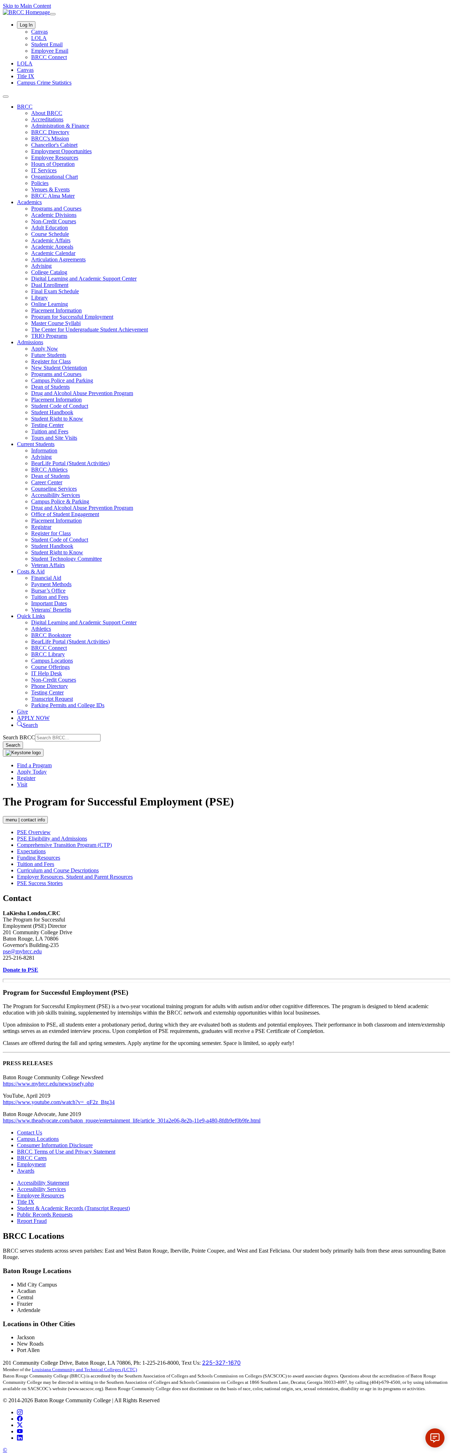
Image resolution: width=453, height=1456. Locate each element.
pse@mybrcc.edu (22, 951)
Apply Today (32, 772)
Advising (41, 266)
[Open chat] (435, 1438)
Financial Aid (46, 578)
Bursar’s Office (48, 591)
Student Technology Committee (66, 559)
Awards (25, 1171)
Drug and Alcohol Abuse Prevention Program (82, 393)
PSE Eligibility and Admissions (52, 839)
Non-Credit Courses (53, 221)
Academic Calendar (53, 253)
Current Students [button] (36, 444)
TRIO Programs (49, 336)
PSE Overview (34, 832)
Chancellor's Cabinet (54, 145)
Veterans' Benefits (51, 610)
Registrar (41, 527)
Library (39, 298)
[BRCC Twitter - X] (20, 1425)
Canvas (39, 32)
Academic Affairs (50, 240)
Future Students (48, 355)
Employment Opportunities (61, 151)
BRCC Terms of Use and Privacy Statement (66, 1152)
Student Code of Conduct (59, 406)
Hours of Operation (53, 164)
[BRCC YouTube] (20, 1431)
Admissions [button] (30, 342)
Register (26, 778)
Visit (22, 784)
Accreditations (47, 119)
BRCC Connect (49, 57)
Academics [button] (29, 202)
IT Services (44, 170)
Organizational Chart (54, 177)
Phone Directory (49, 686)
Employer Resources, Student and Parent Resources (75, 877)
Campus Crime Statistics (44, 83)
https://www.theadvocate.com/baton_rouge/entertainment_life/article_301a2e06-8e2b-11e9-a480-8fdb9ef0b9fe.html (131, 1120)
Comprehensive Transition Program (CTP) (64, 845)
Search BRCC (19, 737)
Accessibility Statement (43, 1183)
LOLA (39, 38)
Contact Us (29, 1132)
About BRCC (46, 113)
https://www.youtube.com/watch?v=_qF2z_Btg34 (59, 1102)
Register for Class (51, 361)
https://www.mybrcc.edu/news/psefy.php (48, 1084)
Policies (39, 183)
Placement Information (56, 310)
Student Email (47, 44)
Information (44, 450)
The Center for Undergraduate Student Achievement (89, 330)
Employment (31, 1164)
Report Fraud (32, 1221)
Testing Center (47, 425)
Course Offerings (50, 667)
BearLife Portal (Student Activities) (70, 463)
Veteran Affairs (48, 565)
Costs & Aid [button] (31, 571)
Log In (26, 25)
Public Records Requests (45, 1215)
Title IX (25, 76)
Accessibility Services (55, 495)
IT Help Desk (46, 673)
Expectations (31, 851)
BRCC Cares (32, 1158)
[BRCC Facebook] (20, 1419)
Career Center (46, 482)
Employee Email (49, 51)
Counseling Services (54, 489)
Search (13, 745)
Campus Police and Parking (62, 380)
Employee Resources (54, 158)
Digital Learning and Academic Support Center (84, 279)
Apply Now (44, 349)
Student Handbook (52, 412)
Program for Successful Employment (72, 317)
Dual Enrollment (49, 285)
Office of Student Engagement (65, 514)
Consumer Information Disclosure (55, 1145)
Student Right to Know (57, 419)
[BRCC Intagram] (20, 1412)
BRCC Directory (50, 132)
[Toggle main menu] (5, 97)
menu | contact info (25, 819)
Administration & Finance (60, 126)
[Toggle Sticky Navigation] (23, 753)
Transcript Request (52, 699)
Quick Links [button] (31, 616)
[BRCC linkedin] (20, 1438)
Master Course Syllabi (56, 323)
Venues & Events (50, 189)
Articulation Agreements (58, 259)
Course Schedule (50, 234)
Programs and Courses (56, 209)
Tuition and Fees (49, 431)
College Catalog (49, 272)
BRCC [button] (25, 107)
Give (22, 712)
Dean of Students (50, 387)
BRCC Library (48, 654)
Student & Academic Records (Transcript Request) (73, 1208)
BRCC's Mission (50, 138)
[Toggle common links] (53, 14)
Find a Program (34, 765)
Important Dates (49, 603)
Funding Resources (38, 858)
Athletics (41, 629)
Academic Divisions (53, 215)
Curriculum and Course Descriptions (58, 870)
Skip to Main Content (27, 6)
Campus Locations (52, 661)
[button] (27, 725)
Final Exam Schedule (55, 291)
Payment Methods (51, 584)
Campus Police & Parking (60, 501)
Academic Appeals (52, 247)
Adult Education (49, 228)
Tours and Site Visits (54, 438)
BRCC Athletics (49, 470)
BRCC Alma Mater (53, 196)
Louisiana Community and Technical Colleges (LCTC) (84, 1369)
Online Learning (49, 304)
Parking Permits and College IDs (67, 705)
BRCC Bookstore (51, 635)
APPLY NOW (33, 718)
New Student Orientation (59, 368)
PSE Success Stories (40, 883)
